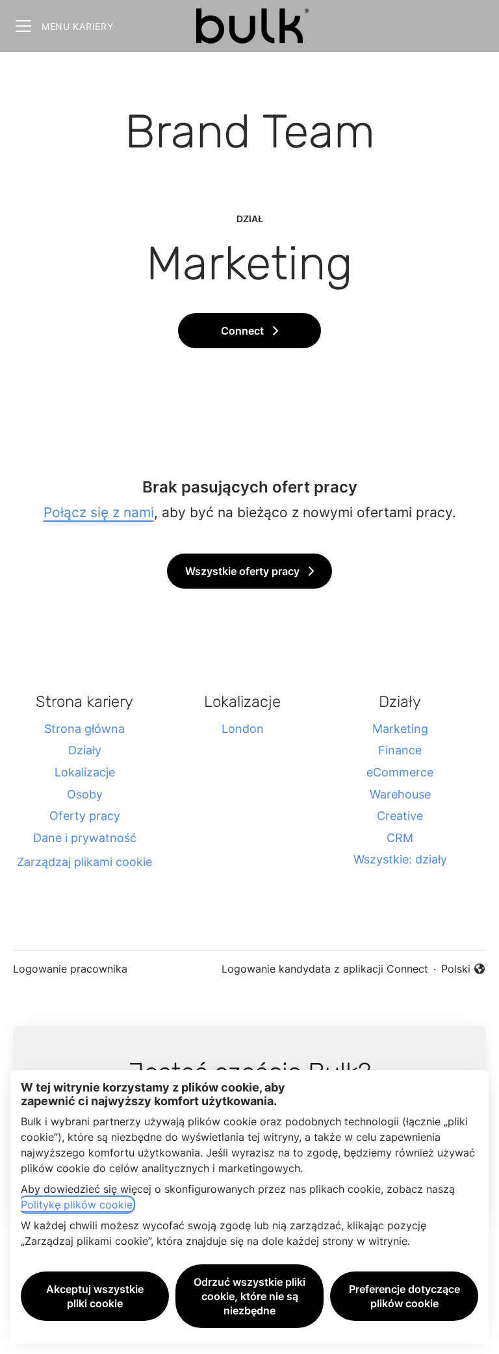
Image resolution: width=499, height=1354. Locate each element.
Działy (84, 750)
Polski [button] (463, 969)
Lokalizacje (85, 772)
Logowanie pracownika (70, 968)
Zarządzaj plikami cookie (84, 862)
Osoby (85, 794)
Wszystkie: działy (400, 859)
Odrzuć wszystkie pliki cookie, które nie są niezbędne (249, 1296)
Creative (400, 816)
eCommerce (399, 772)
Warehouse (400, 794)
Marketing (400, 728)
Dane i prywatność (84, 838)
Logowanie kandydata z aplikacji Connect (325, 968)
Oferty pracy (84, 816)
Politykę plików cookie (77, 1204)
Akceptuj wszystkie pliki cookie (95, 1296)
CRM (400, 838)
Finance (400, 750)
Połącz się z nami (99, 512)
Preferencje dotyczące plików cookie (404, 1296)
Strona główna (84, 728)
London (243, 728)
